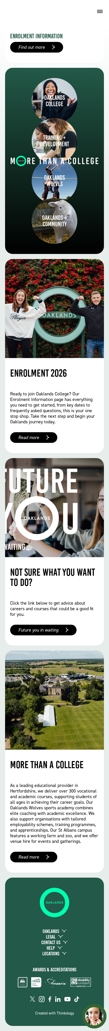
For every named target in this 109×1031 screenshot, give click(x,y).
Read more (28, 437)
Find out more (31, 47)
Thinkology (65, 1013)
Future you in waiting (38, 630)
